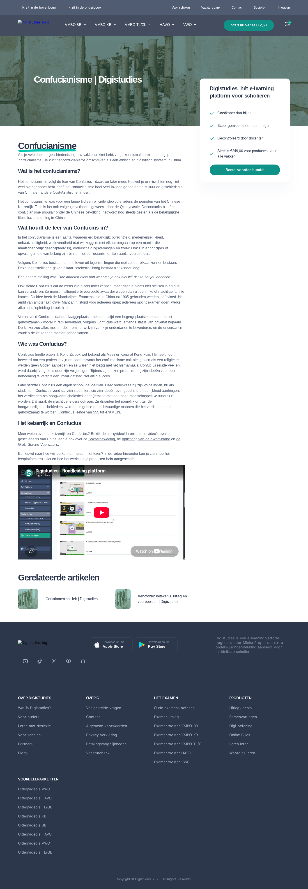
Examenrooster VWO (172, 762)
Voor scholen (181, 7)
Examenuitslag (166, 717)
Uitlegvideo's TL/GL (35, 807)
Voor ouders (28, 717)
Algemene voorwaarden (106, 726)
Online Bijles (239, 735)
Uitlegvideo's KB (32, 816)
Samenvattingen (243, 717)
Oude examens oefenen (174, 708)
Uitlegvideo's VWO (34, 789)
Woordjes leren (242, 753)
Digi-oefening (241, 726)
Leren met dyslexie (34, 726)
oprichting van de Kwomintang (146, 439)
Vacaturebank (210, 7)
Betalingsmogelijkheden (106, 744)
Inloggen (284, 7)
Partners (25, 744)
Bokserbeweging (101, 439)
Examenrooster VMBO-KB (176, 735)
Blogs (23, 753)
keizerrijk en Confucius (70, 434)
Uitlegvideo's (240, 708)
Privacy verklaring (101, 735)
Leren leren (238, 744)
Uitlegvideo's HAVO (35, 798)
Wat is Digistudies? (34, 708)
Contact (237, 7)
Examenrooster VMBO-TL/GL (179, 744)
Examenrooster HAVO (172, 753)
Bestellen (260, 7)
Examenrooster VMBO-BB (176, 726)
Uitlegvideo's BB (32, 825)
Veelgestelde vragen (103, 708)
